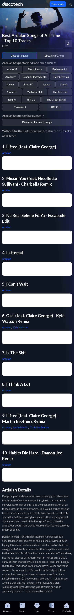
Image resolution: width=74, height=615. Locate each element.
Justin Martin (20, 427)
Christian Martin (39, 427)
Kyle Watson (20, 327)
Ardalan (6, 152)
